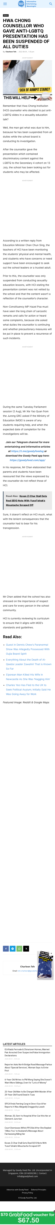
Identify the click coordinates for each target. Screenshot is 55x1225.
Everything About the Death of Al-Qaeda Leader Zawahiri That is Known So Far (28, 664)
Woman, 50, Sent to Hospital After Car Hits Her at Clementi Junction (28, 1117)
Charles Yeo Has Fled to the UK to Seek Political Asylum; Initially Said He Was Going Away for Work (28, 690)
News (6, 15)
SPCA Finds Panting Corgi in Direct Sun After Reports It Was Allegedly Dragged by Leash (25, 1105)
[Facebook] (6, 949)
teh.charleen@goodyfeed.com (30, 971)
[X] (26, 949)
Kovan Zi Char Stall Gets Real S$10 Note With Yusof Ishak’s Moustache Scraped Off (26, 1144)
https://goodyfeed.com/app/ (27, 460)
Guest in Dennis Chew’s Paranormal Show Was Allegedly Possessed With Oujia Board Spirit (28, 649)
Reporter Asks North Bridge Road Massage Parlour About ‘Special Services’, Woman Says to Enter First (28, 1067)
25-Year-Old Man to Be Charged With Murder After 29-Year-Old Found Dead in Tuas (28, 1093)
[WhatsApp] (19, 949)
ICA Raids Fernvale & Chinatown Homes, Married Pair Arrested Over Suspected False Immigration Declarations (27, 1052)
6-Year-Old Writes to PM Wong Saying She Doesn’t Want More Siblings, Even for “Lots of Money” (28, 1081)
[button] (5, 4)
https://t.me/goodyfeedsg (27, 451)
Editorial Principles (38, 1189)
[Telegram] (13, 949)
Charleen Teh (11, 52)
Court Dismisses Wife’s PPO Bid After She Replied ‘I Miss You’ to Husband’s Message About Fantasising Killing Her (28, 1131)
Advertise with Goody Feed (17, 1189)
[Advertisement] (27, 210)
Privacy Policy (27, 1192)
